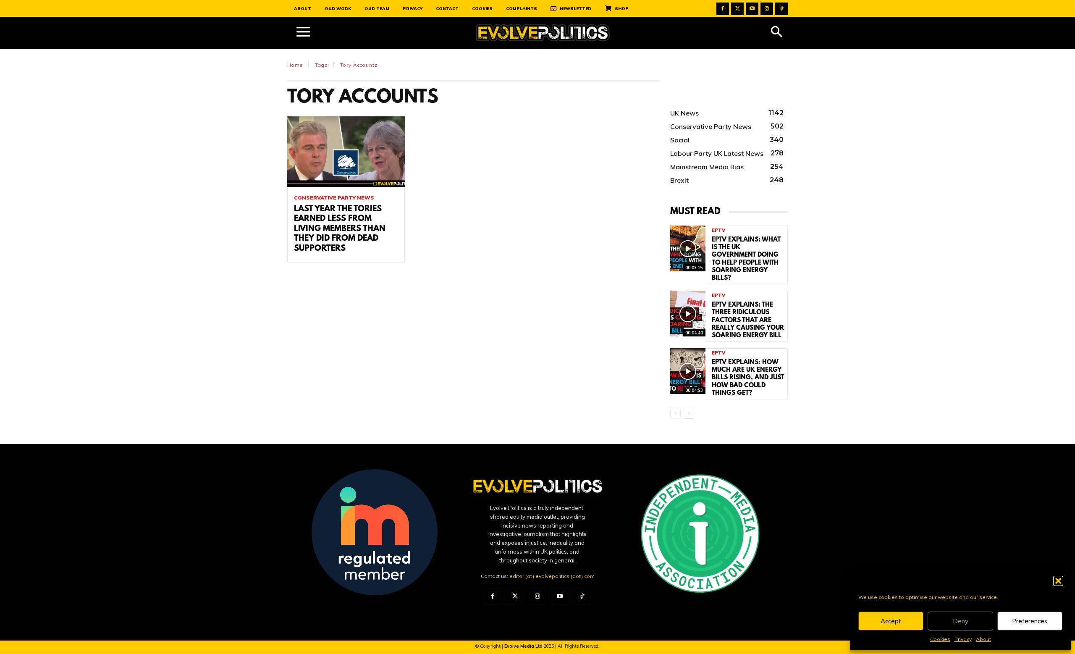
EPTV (718, 230)
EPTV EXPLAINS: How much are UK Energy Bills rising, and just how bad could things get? (748, 378)
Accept (891, 621)
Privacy (963, 639)
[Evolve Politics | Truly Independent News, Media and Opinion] (543, 33)
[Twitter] (737, 9)
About (983, 639)
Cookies (940, 639)
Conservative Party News (334, 197)
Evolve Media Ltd (524, 646)
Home (295, 65)
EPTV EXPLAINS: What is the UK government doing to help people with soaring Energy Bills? (746, 259)
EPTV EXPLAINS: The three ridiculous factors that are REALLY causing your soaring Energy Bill (748, 320)
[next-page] (689, 413)
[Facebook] (722, 9)
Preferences (1029, 621)
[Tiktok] (781, 9)
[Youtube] (752, 9)
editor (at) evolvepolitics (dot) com (552, 576)
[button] (1058, 581)
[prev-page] (675, 413)
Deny (960, 621)
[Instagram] (766, 9)
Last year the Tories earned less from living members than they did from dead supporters (339, 229)
